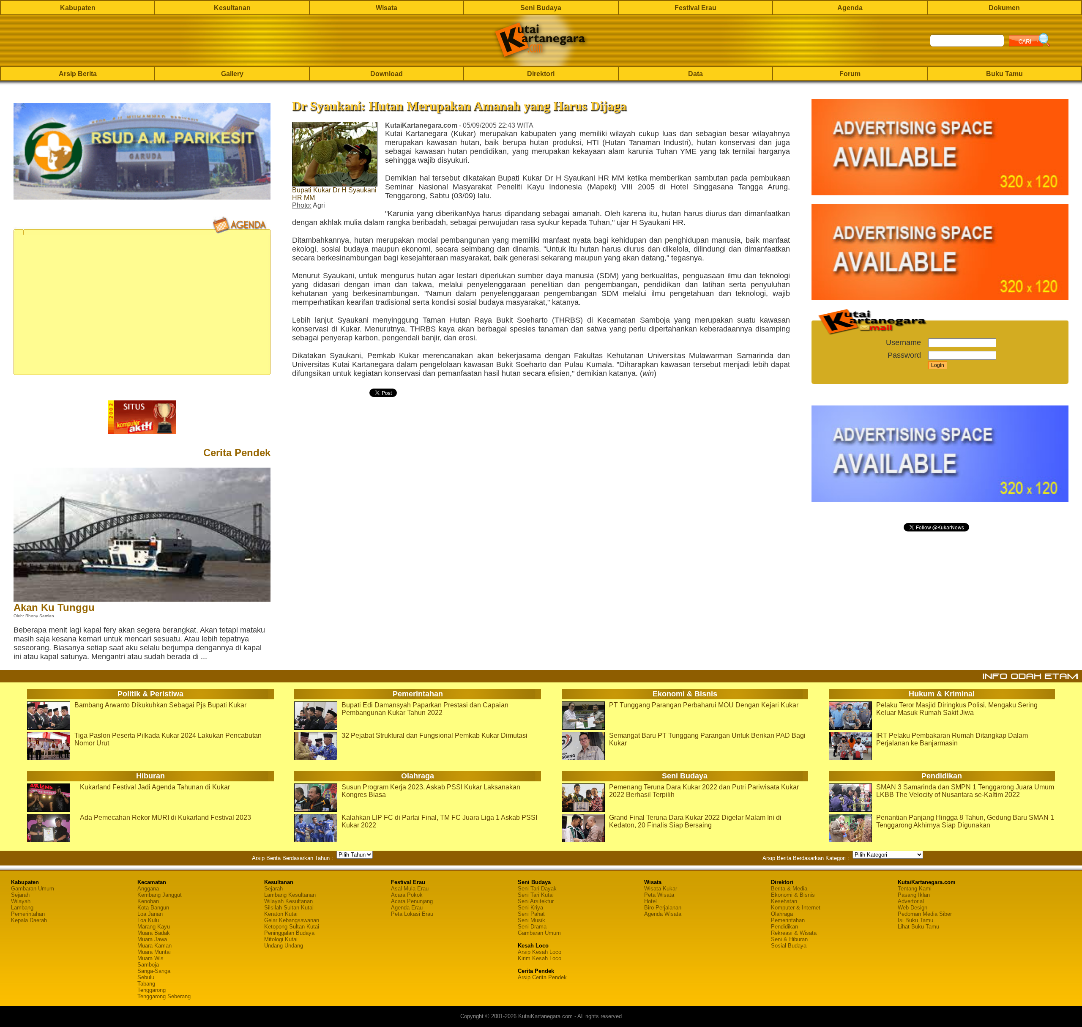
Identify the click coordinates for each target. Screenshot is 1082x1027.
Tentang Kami (915, 888)
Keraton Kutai (281, 914)
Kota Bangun (153, 907)
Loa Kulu (148, 920)
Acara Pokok (407, 895)
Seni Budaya (540, 7)
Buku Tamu (1004, 73)
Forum (850, 73)
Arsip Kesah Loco (539, 952)
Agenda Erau (407, 907)
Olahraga (782, 914)
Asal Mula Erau (410, 888)
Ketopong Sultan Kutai (291, 926)
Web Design (912, 907)
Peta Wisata (659, 895)
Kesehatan (784, 901)
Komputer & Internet (795, 907)
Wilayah (20, 901)
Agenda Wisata (662, 914)
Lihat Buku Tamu (918, 926)
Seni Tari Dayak (537, 888)
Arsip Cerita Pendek (542, 977)
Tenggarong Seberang (164, 996)
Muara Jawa (152, 939)
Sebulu (145, 977)
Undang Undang (283, 945)
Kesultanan (232, 7)
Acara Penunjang (412, 901)
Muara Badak (153, 933)
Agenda (850, 7)
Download (386, 73)
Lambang (22, 907)
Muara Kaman (154, 945)
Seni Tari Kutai (536, 895)
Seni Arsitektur (536, 901)
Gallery (232, 73)
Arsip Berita (78, 73)
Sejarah (20, 895)
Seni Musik (531, 920)
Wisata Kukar (660, 888)
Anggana (148, 888)
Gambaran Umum (32, 888)
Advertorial (911, 901)
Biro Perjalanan (662, 907)
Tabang (146, 983)
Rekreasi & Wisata (794, 933)
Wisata (386, 7)
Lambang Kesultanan (290, 895)
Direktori (541, 73)
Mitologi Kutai (281, 939)
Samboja (148, 964)
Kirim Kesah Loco (539, 958)
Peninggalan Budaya (289, 933)
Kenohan (148, 901)
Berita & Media (789, 888)
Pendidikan (784, 926)
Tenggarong (151, 990)
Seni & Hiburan (789, 939)
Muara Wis (150, 958)
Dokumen (1004, 7)
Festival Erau (695, 7)
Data (695, 73)
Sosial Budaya (788, 945)
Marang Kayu (153, 926)
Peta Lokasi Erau (412, 914)
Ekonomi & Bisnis (793, 895)
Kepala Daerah (29, 920)
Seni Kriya (530, 907)
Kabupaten (78, 7)
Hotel (650, 901)
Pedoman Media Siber (925, 914)
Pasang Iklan (914, 895)
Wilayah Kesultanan (288, 901)
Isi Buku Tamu (915, 920)
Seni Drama (532, 926)
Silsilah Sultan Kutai (289, 907)
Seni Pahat (531, 914)
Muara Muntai (154, 952)
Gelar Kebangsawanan (291, 920)
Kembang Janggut (159, 895)
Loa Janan (150, 914)
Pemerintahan (28, 914)
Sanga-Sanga (153, 971)
